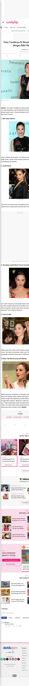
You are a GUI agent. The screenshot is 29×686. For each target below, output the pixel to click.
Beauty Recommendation (18, 31)
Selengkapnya (10, 564)
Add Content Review (11, 560)
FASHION (12, 27)
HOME (6, 27)
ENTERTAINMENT (21, 27)
